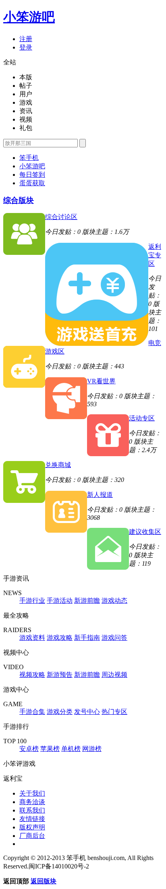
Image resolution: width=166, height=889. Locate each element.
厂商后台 (32, 835)
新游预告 (60, 674)
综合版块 (18, 200)
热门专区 (114, 711)
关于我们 (32, 793)
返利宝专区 (154, 255)
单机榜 (71, 748)
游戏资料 (32, 637)
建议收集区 (145, 531)
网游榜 (92, 748)
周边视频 (114, 674)
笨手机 (29, 157)
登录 (25, 47)
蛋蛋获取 (32, 183)
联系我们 (32, 810)
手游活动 (60, 600)
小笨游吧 (29, 17)
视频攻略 (32, 674)
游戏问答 (114, 637)
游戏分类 (60, 711)
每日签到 (32, 174)
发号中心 (87, 711)
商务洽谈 (32, 801)
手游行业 (32, 600)
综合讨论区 (61, 216)
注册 (25, 38)
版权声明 (32, 827)
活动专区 (142, 418)
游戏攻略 (60, 637)
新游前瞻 (87, 600)
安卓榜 (29, 748)
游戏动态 (114, 600)
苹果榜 (50, 748)
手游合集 (32, 711)
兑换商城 (58, 464)
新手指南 (87, 637)
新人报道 (100, 494)
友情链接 (32, 818)
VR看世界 (101, 381)
